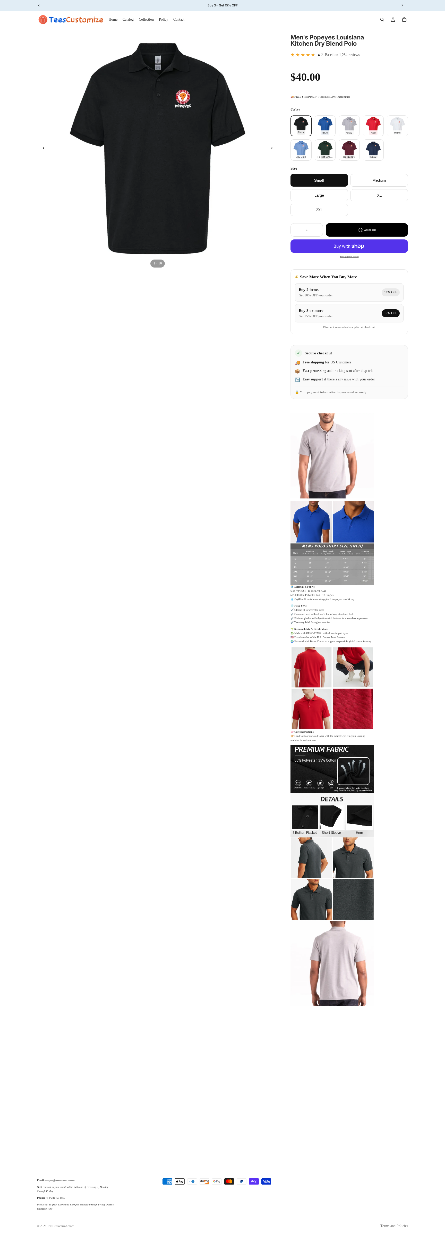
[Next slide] (272, 148)
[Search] (382, 19)
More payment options (349, 256)
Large (319, 195)
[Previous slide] (42, 148)
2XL (319, 210)
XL (379, 195)
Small (319, 180)
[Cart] (404, 19)
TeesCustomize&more (60, 1226)
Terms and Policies (394, 1226)
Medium (379, 180)
